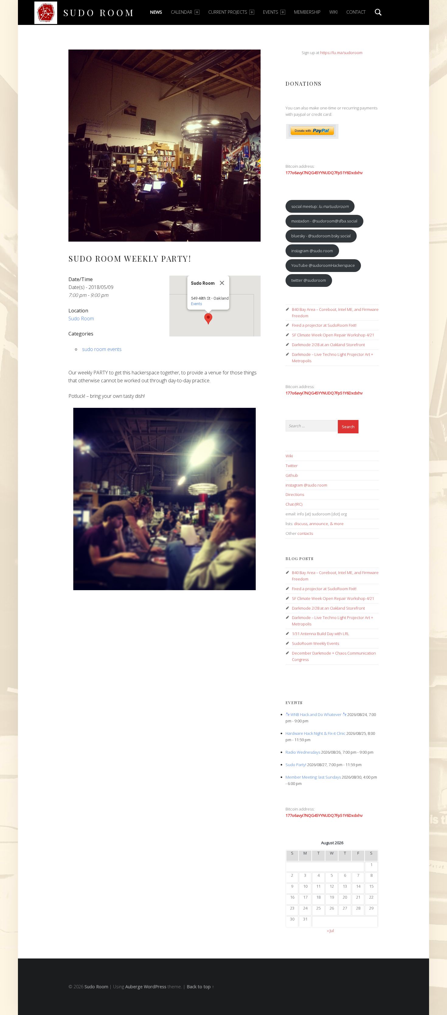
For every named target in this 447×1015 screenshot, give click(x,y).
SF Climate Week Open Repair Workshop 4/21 (333, 335)
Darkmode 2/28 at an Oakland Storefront (328, 344)
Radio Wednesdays (303, 752)
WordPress (155, 986)
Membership (307, 12)
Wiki (333, 12)
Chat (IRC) (294, 504)
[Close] (222, 283)
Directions (295, 494)
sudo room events (102, 349)
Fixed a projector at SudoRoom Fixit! (324, 325)
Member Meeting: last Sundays (313, 777)
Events (270, 12)
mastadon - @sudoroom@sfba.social (324, 221)
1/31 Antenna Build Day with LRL (320, 633)
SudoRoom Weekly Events (315, 643)
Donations (304, 83)
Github (292, 475)
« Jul (330, 930)
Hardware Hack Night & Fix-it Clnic (315, 733)
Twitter (292, 465)
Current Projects (227, 12)
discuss (300, 523)
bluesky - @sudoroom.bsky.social (321, 236)
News (156, 12)
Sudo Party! (296, 764)
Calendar (181, 12)
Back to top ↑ (200, 986)
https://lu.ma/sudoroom (341, 52)
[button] (208, 319)
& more (337, 523)
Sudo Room (99, 12)
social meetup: (319, 206)
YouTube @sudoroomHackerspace (323, 265)
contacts (305, 533)
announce (318, 523)
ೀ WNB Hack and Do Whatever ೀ (316, 714)
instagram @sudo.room (312, 250)
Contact (356, 12)
